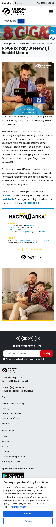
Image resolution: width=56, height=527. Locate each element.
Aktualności (23, 43)
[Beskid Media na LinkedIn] (24, 338)
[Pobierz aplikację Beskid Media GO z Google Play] (13, 475)
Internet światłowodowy (13, 403)
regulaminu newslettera (37, 359)
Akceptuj (28, 513)
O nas (4, 436)
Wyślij (46, 353)
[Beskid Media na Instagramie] (37, 338)
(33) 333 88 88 (47, 3)
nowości (6, 195)
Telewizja (6, 408)
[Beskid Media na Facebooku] (17, 338)
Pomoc (5, 446)
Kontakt (5, 451)
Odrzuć (28, 521)
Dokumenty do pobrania (13, 456)
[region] (28, 502)
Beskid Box (6, 423)
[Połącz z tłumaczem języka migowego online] (52, 38)
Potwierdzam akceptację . (26, 359)
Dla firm (18, 3)
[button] (52, 30)
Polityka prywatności (20, 507)
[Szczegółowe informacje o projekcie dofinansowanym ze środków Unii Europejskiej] (14, 21)
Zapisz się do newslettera (27, 345)
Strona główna (8, 43)
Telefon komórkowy (11, 418)
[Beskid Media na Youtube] (30, 338)
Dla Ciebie (6, 3)
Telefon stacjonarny (11, 413)
